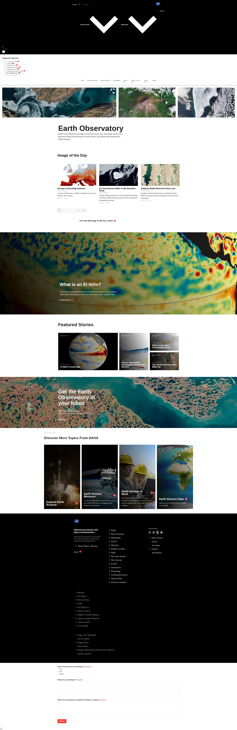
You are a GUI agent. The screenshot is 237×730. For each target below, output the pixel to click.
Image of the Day (105, 80)
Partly (62, 674)
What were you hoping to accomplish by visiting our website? (81, 700)
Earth (82, 80)
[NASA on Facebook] (149, 532)
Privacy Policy (90, 413)
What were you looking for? (70, 680)
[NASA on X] (157, 532)
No (61, 671)
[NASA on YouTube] (161, 532)
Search (154, 80)
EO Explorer (116, 80)
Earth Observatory (92, 80)
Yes (61, 669)
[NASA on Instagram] (153, 532)
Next (84, 210)
